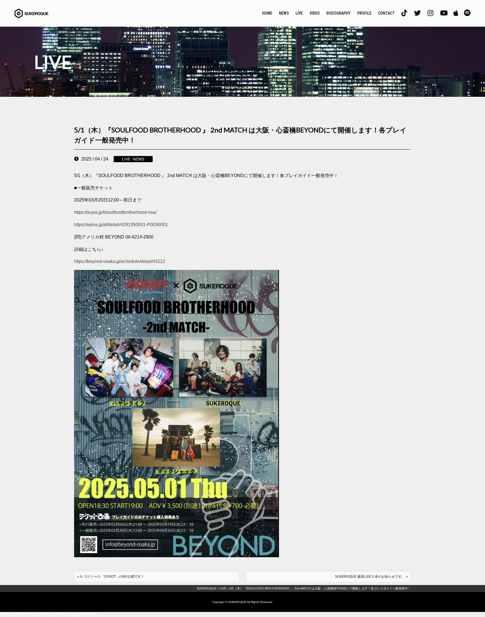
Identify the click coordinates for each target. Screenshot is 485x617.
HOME (267, 13)
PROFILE (364, 13)
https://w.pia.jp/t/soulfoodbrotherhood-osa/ (115, 212)
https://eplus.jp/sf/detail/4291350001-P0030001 (121, 224)
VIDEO (315, 13)
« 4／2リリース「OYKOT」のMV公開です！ (110, 577)
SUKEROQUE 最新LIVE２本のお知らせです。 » (371, 577)
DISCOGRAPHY (338, 13)
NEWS (284, 13)
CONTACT (386, 13)
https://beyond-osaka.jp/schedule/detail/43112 (119, 261)
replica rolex (12, 614)
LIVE (299, 13)
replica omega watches (74, 614)
